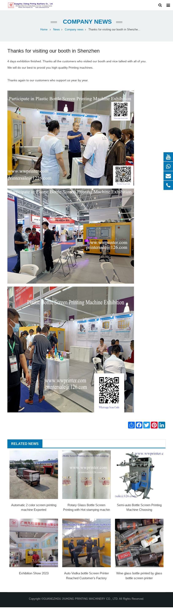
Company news (86, 21)
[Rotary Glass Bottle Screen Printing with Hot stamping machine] (86, 474)
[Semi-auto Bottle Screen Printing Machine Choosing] (139, 474)
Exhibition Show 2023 (34, 573)
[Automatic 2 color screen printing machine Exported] (33, 474)
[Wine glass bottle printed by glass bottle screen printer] (139, 543)
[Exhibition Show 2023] (33, 543)
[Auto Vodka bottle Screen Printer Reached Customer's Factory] (86, 543)
